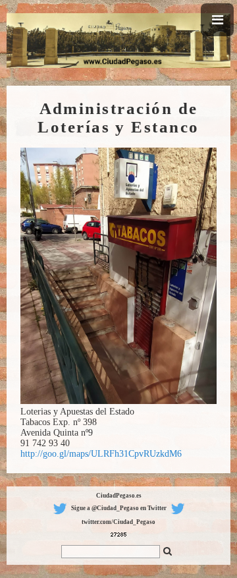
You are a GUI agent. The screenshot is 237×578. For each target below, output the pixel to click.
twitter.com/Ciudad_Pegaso (118, 522)
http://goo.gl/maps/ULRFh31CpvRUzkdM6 (101, 454)
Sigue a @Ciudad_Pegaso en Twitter (119, 508)
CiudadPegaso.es (119, 495)
